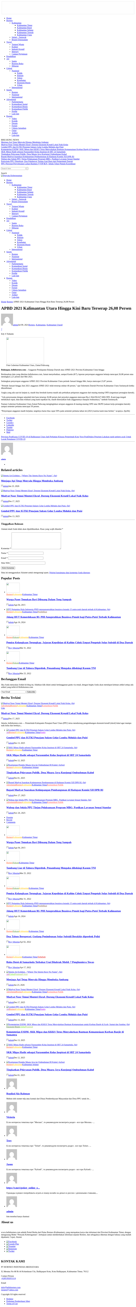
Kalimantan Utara (24, 35)
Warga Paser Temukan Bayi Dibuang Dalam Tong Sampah (38, 599)
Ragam (9, 116)
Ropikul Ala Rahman (18, 1093)
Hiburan (15, 66)
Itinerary (15, 51)
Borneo (9, 20)
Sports (9, 90)
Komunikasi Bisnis (20, 106)
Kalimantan (16, 23)
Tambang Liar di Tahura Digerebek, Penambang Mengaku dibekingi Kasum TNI (51, 668)
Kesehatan (21, 80)
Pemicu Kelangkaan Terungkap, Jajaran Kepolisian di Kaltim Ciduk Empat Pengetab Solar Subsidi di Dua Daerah (69, 642)
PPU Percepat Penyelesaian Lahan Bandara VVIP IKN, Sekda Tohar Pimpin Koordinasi (38, 164)
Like (3, 708)
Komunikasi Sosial (19, 104)
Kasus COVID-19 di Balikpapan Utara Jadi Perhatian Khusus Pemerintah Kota (40, 437)
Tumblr (9, 427)
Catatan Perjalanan (19, 54)
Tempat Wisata (18, 44)
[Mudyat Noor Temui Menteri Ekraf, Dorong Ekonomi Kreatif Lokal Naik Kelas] (38, 491)
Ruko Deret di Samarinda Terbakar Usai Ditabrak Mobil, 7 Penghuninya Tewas (50, 962)
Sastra (14, 61)
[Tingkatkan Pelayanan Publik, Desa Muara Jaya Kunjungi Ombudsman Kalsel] (35, 765)
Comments (10, 822)
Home (9, 18)
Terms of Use (12, 1303)
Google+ (10, 422)
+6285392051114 (8, 1278)
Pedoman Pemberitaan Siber (18, 1301)
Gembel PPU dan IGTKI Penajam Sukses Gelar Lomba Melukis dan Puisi (32, 147)
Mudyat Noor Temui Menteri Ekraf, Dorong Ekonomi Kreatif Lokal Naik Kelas (34, 144)
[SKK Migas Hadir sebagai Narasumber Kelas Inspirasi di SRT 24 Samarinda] (41, 747)
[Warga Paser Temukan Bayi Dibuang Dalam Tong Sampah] (13, 592)
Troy (9, 1140)
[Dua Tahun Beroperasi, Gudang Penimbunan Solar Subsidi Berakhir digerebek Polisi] (13, 929)
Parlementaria (17, 102)
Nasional (15, 71)
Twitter (9, 420)
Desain (15, 123)
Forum (14, 126)
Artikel (15, 133)
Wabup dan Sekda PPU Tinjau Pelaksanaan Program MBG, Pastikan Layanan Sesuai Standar (40, 159)
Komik (15, 121)
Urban (19, 85)
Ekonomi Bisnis (23, 83)
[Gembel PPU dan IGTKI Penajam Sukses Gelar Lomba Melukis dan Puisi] (35, 506)
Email (4, 558)
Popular (9, 817)
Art (7, 59)
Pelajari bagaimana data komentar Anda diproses (69, 572)
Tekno (19, 78)
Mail (8, 432)
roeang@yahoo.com (9, 1290)
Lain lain (15, 114)
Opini (14, 130)
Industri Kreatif (18, 49)
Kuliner (15, 47)
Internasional (17, 87)
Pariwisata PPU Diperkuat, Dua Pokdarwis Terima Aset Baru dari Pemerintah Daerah (37, 161)
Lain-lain (15, 135)
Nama (4, 553)
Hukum (20, 75)
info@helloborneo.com (10, 1287)
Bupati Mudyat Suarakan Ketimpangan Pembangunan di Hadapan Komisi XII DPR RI (37, 156)
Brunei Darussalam (20, 40)
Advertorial (11, 99)
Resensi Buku (17, 63)
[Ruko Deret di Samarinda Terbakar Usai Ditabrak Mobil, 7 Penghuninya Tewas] (13, 954)
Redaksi (9, 1299)
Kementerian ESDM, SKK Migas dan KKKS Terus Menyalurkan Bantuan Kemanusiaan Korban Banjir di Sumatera (50, 149)
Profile (14, 111)
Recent (9, 820)
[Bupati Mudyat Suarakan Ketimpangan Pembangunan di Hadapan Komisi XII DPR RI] (46, 782)
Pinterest (10, 430)
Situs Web (5, 563)
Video (14, 118)
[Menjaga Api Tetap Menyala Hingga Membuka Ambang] (29, 475)
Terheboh (42, 957)
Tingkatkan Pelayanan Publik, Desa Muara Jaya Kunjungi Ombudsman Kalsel (34, 154)
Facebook (10, 418)
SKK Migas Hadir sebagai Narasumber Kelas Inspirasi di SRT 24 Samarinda (33, 152)
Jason (9, 1164)
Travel (9, 42)
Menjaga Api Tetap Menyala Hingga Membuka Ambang (24, 142)
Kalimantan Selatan (25, 30)
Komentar (6, 548)
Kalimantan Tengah (25, 32)
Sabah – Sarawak (19, 37)
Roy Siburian (14, 648)
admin (15, 325)
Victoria (10, 1117)
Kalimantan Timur (24, 25)
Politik (19, 73)
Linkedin (10, 425)
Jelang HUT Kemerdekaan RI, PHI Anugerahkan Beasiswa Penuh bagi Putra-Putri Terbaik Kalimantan (63, 617)
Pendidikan (11, 56)
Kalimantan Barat (24, 28)
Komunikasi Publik (20, 109)
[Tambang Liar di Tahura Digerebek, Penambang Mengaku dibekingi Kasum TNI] (13, 660)
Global (9, 68)
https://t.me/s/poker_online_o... (23, 1187)
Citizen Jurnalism (19, 128)
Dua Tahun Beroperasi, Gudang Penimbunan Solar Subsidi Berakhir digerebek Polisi (53, 936)
